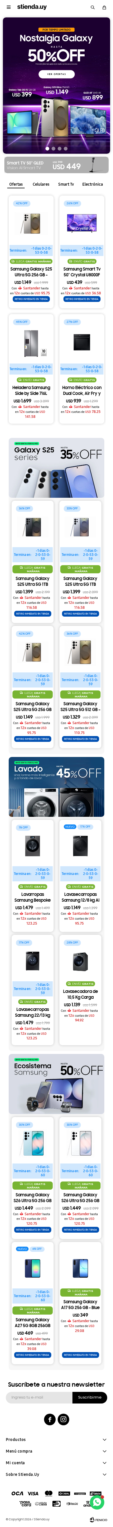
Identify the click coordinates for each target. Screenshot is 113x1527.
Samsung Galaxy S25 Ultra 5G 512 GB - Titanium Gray (80, 707)
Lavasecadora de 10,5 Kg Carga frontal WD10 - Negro (80, 995)
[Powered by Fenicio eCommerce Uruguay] (98, 1519)
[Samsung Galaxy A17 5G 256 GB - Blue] (80, 1263)
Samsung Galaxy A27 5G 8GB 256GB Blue (32, 1323)
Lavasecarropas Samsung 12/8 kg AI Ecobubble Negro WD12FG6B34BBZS (80, 898)
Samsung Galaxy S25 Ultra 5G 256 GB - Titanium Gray (31, 272)
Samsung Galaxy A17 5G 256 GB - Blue (80, 1305)
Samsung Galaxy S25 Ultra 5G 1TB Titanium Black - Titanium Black (33, 582)
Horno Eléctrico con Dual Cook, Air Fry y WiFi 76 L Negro (82, 391)
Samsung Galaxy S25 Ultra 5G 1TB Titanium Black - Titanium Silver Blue (80, 582)
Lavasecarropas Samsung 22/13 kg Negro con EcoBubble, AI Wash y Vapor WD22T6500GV (33, 1013)
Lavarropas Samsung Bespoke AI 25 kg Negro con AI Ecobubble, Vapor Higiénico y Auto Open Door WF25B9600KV (32, 898)
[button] (93, 7)
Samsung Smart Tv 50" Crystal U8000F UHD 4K (82, 272)
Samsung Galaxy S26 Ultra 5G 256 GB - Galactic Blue (33, 1198)
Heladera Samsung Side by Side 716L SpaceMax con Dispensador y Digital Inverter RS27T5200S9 (31, 391)
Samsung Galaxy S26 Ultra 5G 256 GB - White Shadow (80, 1198)
